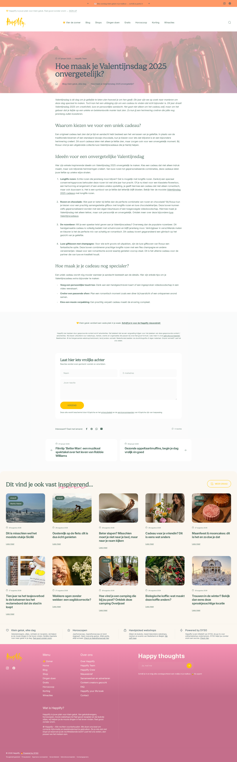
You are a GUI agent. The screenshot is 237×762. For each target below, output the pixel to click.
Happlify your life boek (92, 691)
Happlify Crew (87, 670)
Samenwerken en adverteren (95, 678)
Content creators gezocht (93, 682)
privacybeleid (106, 412)
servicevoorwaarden (126, 412)
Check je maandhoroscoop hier (96, 638)
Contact (84, 695)
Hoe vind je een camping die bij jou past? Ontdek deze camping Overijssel (117, 599)
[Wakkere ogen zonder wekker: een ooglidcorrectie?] (72, 570)
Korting (46, 691)
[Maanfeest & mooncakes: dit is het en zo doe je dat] (211, 508)
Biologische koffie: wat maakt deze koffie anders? (165, 597)
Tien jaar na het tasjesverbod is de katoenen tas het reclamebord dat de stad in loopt (25, 601)
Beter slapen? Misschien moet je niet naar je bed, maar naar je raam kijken (118, 537)
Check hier (204, 638)
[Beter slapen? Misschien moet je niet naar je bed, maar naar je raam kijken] (118, 508)
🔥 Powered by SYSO (29, 753)
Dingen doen (49, 678)
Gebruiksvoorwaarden (68, 757)
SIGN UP (73, 11)
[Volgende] (149, 3)
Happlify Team (87, 665)
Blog (45, 670)
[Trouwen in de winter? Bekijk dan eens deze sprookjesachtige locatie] (211, 570)
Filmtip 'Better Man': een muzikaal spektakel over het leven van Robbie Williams (79, 452)
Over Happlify (87, 661)
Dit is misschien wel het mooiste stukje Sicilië (21, 535)
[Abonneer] (189, 665)
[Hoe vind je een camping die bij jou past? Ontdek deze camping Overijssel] (118, 570)
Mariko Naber (15, 504)
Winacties (48, 695)
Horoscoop (48, 687)
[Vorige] (88, 3)
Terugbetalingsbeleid (13, 757)
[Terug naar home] (56, 84)
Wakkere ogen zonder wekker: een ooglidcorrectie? (71, 597)
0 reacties (178, 429)
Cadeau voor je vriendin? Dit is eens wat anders (164, 535)
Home (46, 665)
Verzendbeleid (54, 757)
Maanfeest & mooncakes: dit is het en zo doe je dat (211, 535)
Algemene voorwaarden (40, 757)
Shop (45, 674)
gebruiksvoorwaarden (172, 336)
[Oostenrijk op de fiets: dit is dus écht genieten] (72, 508)
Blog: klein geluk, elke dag (74, 84)
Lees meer (10, 544)
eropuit (13, 498)
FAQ (82, 687)
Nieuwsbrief (86, 674)
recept (199, 504)
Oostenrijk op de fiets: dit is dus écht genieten (70, 535)
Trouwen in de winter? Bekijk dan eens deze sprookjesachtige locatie (211, 599)
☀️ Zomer (48, 661)
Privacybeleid (26, 757)
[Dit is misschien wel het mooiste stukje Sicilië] (25, 508)
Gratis (46, 682)
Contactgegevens (83, 757)
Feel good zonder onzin (42, 638)
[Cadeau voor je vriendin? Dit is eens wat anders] (165, 508)
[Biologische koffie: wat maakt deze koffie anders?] (165, 570)
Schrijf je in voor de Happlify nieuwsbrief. (141, 323)
